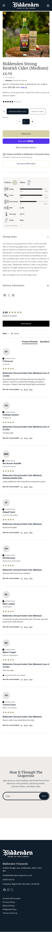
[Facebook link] (4, 889)
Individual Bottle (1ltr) (17, 111)
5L (19, 274)
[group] (26, 312)
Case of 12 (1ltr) (37, 111)
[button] (4, 5)
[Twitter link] (12, 889)
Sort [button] (5, 334)
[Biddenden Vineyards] (25, 5)
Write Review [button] (26, 323)
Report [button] (26, 389)
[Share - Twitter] (8, 295)
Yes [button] (22, 389)
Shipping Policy (10, 909)
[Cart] (48, 5)
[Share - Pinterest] (13, 295)
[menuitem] (48, 5)
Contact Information (12, 898)
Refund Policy (9, 905)
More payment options (26, 147)
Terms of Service (10, 913)
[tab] (30, 342)
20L (25, 274)
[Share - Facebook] (4, 295)
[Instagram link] (8, 889)
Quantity (6, 117)
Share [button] (31, 389)
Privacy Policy (9, 902)
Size (4, 111)
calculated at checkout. (16, 80)
